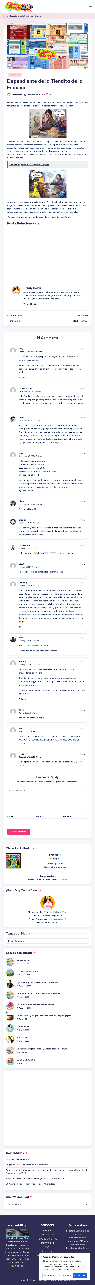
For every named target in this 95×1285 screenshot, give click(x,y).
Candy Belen (32, 288)
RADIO (27, 1159)
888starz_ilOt (12, 1184)
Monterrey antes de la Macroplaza (32, 1164)
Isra (21, 637)
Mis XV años (23, 1026)
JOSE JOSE (22, 1037)
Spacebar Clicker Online (17, 1178)
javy (21, 348)
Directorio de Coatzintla (77, 1248)
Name (10, 816)
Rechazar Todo (64, 1275)
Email (39, 816)
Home (5, 16)
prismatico (24, 545)
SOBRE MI (47, 1230)
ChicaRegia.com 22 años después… (49, 1178)
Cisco (21, 501)
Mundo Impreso (78, 1244)
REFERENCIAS (47, 1234)
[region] (64, 1266)
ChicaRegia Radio (55, 863)
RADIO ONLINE (47, 1243)
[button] (30, 304)
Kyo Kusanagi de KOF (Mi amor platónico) (38, 982)
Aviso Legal (47, 1251)
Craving (23, 582)
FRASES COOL (24, 960)
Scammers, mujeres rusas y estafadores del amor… (42, 1049)
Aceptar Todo (80, 1275)
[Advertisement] (47, 251)
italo (21, 417)
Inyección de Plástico (78, 1241)
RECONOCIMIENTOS (47, 1239)
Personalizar (49, 1275)
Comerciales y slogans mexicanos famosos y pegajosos (45, 1015)
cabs (21, 710)
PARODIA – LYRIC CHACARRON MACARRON (38, 993)
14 (50, 94)
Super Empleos (15, 75)
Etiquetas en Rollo (77, 1237)
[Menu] (90, 6)
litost (21, 564)
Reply (83, 349)
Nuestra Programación (55, 867)
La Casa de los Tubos (27, 971)
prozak (22, 520)
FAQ (47, 1247)
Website (67, 816)
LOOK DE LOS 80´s (26, 1060)
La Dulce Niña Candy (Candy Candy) (35, 1004)
